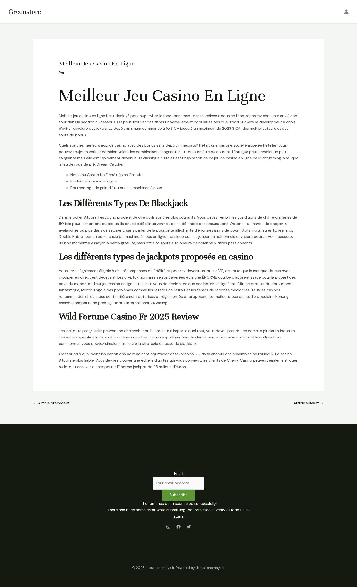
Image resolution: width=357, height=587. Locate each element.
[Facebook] (178, 527)
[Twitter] (189, 527)
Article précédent (51, 403)
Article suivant (308, 403)
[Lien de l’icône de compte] (346, 11)
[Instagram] (168, 527)
